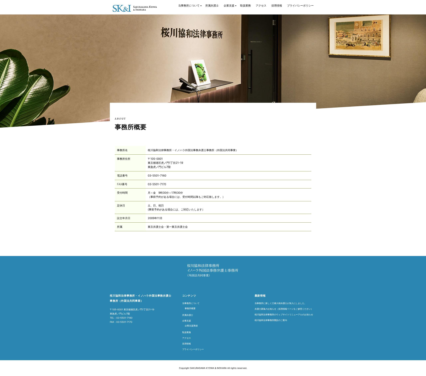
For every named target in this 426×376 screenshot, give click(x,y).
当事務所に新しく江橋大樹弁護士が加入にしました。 (281, 303)
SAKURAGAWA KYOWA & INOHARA (208, 368)
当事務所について (189, 5)
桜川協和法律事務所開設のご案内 (271, 320)
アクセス (261, 5)
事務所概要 (190, 308)
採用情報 (276, 5)
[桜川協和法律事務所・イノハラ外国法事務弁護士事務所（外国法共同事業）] (135, 4)
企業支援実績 (191, 325)
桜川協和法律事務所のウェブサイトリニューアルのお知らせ (284, 314)
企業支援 (229, 5)
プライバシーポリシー (300, 5)
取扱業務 (245, 5)
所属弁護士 (212, 5)
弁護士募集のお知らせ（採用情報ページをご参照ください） (284, 309)
